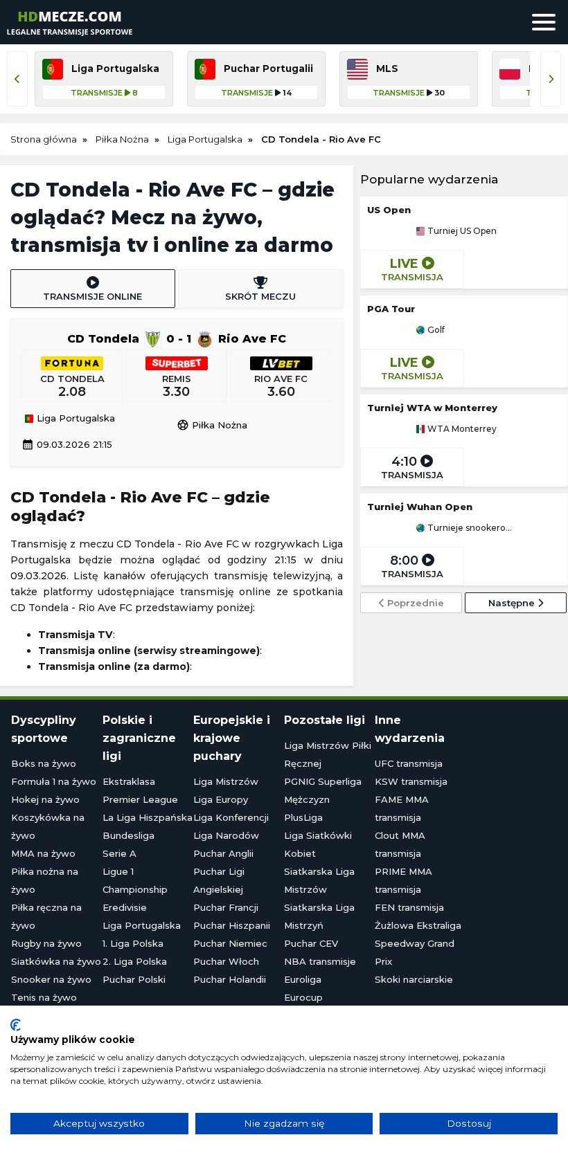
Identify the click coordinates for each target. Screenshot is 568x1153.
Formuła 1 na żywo (53, 781)
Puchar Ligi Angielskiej (219, 880)
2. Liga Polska (135, 961)
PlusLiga (303, 817)
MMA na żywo (43, 853)
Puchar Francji (225, 907)
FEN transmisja (409, 907)
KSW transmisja (411, 781)
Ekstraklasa (129, 781)
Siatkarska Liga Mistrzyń (319, 916)
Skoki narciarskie (414, 979)
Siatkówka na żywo (56, 961)
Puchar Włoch (226, 961)
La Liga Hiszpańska (148, 817)
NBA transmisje (320, 961)
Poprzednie (414, 602)
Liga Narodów (226, 835)
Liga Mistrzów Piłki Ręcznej (327, 754)
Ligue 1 (118, 871)
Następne (513, 602)
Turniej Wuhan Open (419, 506)
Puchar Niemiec (230, 943)
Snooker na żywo (51, 979)
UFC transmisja (409, 763)
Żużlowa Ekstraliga (418, 925)
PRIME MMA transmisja (403, 880)
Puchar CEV (311, 943)
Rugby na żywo (46, 943)
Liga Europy (220, 799)
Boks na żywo (43, 763)
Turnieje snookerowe (469, 528)
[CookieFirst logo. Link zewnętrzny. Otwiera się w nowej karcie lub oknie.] (15, 1025)
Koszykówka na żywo (48, 826)
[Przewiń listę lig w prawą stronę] (550, 79)
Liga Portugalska (74, 419)
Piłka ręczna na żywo (46, 916)
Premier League (140, 799)
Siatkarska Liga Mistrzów (319, 880)
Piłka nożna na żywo (44, 880)
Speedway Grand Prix (414, 952)
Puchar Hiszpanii (231, 925)
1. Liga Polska (133, 943)
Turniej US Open (461, 231)
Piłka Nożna (212, 425)
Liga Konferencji (231, 817)
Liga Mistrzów (225, 781)
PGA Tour (391, 308)
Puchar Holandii (229, 979)
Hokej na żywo (45, 799)
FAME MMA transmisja (402, 808)
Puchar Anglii (223, 853)
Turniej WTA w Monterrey (432, 407)
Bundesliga (128, 835)
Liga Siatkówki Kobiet (318, 844)
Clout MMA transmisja (400, 844)
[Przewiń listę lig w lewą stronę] (17, 79)
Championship (135, 889)
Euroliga (302, 979)
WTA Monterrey (461, 429)
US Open (389, 209)
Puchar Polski (134, 979)
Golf (435, 330)
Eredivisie (125, 907)
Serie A (119, 853)
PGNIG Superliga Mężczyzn (323, 790)
